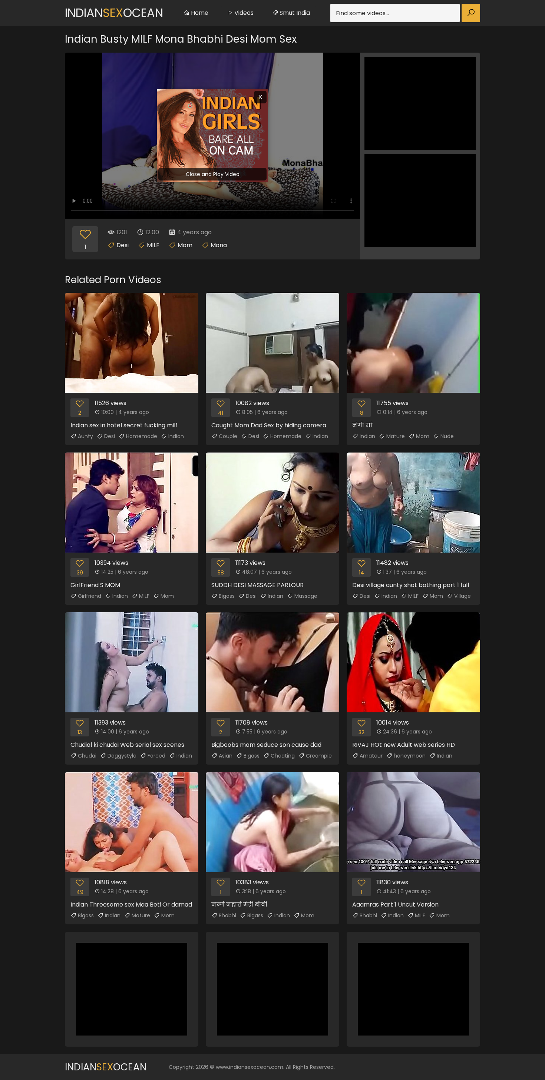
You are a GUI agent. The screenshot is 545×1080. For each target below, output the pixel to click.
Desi (122, 245)
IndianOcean (114, 12)
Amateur (371, 755)
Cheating (283, 755)
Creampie (319, 755)
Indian (176, 436)
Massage (305, 596)
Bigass (227, 596)
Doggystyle (122, 755)
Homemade (141, 436)
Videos (243, 13)
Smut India (294, 13)
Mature (395, 436)
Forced (156, 755)
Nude (447, 436)
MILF (153, 245)
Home (198, 13)
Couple (228, 436)
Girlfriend (89, 596)
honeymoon (410, 755)
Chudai (87, 755)
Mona (219, 245)
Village (462, 596)
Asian (225, 755)
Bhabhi (227, 915)
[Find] (471, 13)
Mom (185, 245)
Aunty (85, 436)
